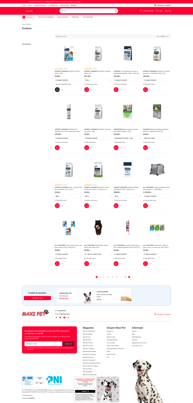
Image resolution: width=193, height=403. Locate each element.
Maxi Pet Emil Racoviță (89, 374)
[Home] (35, 312)
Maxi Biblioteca (136, 337)
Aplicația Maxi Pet (112, 340)
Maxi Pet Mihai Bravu (89, 331)
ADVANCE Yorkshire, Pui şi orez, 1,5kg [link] (97, 130)
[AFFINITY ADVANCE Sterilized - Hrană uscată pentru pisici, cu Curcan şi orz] (98, 169)
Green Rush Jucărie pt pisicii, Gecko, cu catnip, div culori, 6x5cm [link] (156, 246)
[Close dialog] (118, 378)
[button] (146, 11)
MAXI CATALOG (63, 17)
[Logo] (30, 11)
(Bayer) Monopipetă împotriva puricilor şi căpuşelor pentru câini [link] (155, 130)
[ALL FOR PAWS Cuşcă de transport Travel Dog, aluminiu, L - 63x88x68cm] (157, 169)
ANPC (108, 351)
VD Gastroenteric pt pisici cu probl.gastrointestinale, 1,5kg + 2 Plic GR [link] (126, 72)
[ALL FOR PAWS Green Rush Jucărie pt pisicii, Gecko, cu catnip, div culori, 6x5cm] (157, 227)
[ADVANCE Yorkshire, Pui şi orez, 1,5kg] (98, 111)
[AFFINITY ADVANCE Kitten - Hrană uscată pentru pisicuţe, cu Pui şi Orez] (69, 169)
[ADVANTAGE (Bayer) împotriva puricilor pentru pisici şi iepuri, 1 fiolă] (128, 111)
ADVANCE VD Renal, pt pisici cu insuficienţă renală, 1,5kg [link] (156, 72)
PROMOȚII (75, 17)
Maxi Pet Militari (87, 334)
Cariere (109, 334)
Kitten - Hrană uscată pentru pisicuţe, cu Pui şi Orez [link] (68, 188)
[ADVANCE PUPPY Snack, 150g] (69, 53)
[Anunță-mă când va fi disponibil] (57, 89)
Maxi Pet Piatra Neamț (89, 351)
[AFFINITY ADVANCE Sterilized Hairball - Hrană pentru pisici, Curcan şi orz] (128, 169)
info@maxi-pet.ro (64, 314)
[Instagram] (60, 317)
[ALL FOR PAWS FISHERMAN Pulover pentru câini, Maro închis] (98, 227)
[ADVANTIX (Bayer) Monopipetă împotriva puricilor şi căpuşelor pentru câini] (157, 111)
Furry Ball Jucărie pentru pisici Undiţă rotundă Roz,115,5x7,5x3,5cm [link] (127, 246)
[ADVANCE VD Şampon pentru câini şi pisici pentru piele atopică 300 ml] (69, 111)
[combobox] (88, 10)
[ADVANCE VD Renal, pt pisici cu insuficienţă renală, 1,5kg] (157, 53)
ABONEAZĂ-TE (85, 391)
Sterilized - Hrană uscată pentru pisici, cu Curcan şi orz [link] (96, 188)
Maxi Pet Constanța (89, 360)
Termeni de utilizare (113, 345)
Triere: (158, 36)
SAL (108, 357)
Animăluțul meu (53, 5)
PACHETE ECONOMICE (46, 17)
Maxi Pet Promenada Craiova (91, 363)
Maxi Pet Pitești (87, 369)
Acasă (23, 24)
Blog (133, 334)
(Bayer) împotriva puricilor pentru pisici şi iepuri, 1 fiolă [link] (126, 130)
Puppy (24, 5)
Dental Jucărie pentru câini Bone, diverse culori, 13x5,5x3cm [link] (68, 246)
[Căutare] (116, 11)
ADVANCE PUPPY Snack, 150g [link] (67, 72)
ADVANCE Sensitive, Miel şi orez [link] (97, 72)
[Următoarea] (129, 277)
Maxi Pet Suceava (88, 357)
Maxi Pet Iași (86, 337)
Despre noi (110, 331)
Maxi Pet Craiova (88, 345)
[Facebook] (56, 317)
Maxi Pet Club (64, 5)
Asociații (134, 340)
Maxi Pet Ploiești (88, 343)
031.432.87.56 (62, 311)
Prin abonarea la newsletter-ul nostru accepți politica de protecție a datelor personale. (50, 348)
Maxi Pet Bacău (87, 372)
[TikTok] (68, 317)
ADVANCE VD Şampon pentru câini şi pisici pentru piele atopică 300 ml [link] (67, 130)
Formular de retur (137, 345)
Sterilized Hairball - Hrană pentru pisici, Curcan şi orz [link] (126, 188)
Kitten (30, 5)
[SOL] (39, 378)
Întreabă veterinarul (40, 5)
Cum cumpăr (111, 343)
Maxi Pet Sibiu (87, 340)
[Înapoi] (97, 277)
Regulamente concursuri (139, 343)
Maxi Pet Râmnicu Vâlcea (90, 366)
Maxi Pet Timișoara (88, 348)
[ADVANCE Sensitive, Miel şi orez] (98, 53)
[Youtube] (64, 317)
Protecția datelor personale (115, 348)
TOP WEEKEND (88, 17)
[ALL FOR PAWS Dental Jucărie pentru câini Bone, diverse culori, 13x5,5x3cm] (69, 227)
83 (125, 277)
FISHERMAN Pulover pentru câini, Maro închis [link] (96, 246)
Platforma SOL (111, 354)
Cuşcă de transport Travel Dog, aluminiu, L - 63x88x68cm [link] (156, 188)
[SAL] (39, 383)
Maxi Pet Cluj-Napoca (89, 354)
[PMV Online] (27, 380)
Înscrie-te (68, 344)
